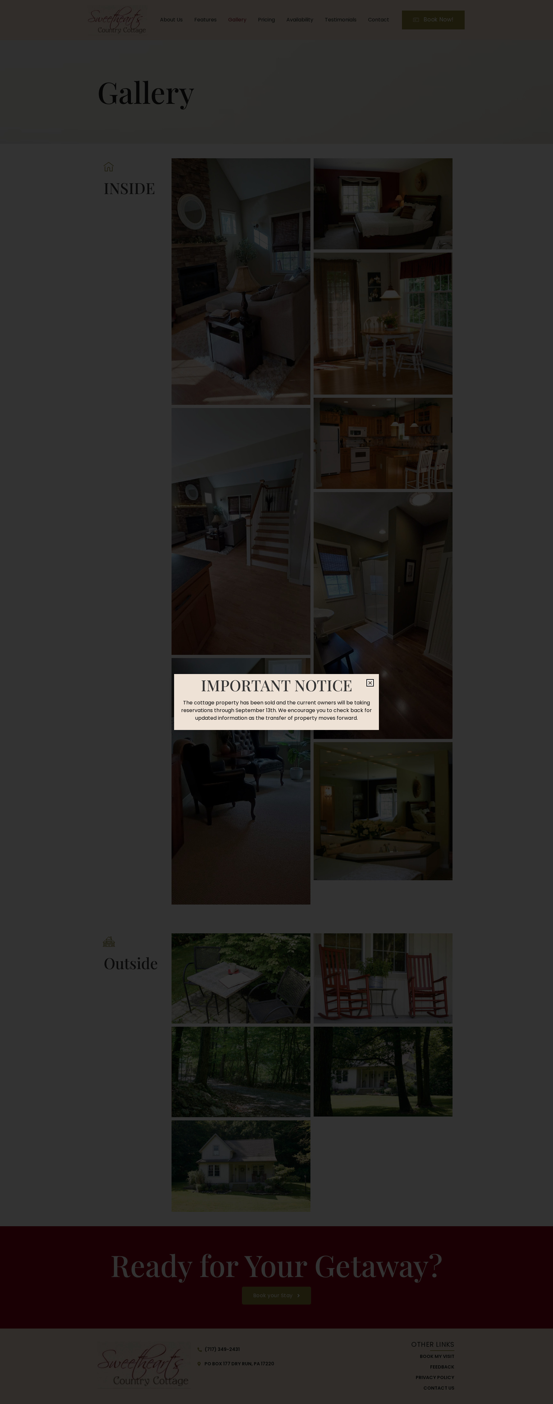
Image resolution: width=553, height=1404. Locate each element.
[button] (370, 682)
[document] (276, 702)
